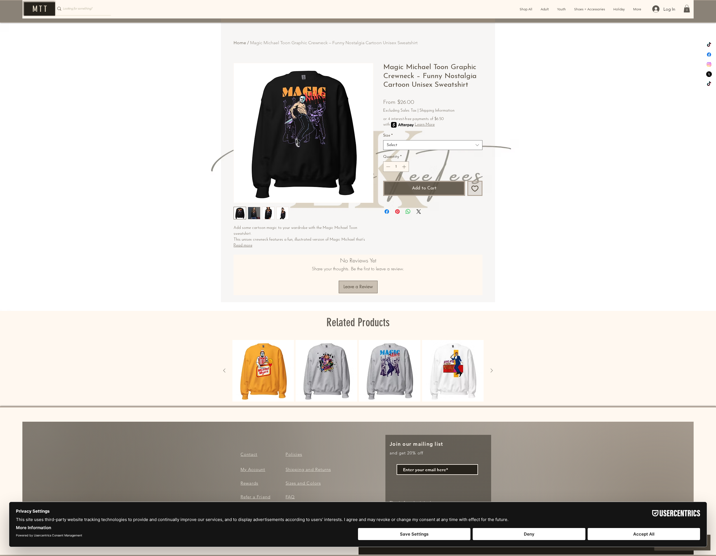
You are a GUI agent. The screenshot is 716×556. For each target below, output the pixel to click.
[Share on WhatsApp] (408, 211)
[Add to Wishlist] (474, 188)
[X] (709, 74)
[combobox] (432, 145)
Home (240, 42)
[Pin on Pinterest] (397, 211)
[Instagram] (709, 64)
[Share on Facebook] (386, 211)
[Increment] (404, 167)
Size (388, 135)
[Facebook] (709, 54)
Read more (243, 245)
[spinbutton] (396, 167)
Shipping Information (437, 111)
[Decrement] (387, 167)
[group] (358, 371)
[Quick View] (263, 371)
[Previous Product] (224, 370)
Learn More (425, 125)
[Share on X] (418, 211)
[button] (687, 8)
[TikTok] (709, 45)
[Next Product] (491, 370)
